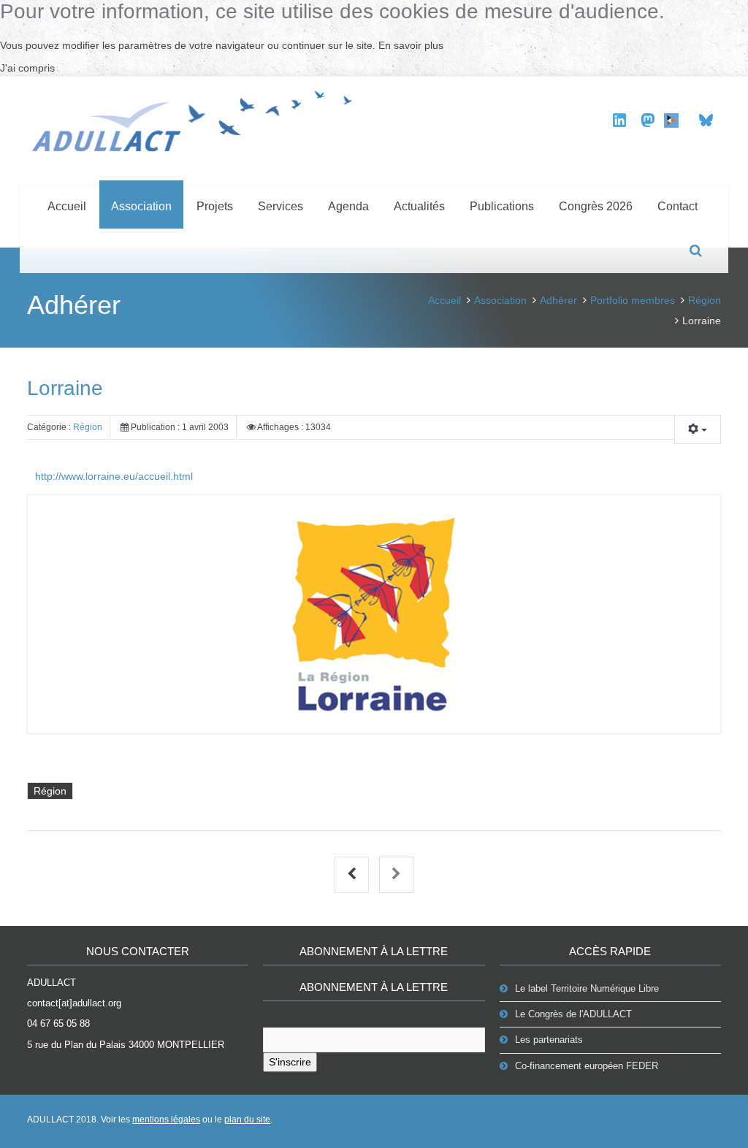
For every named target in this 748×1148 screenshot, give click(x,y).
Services (280, 206)
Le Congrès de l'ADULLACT (573, 1014)
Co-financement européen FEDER (586, 1065)
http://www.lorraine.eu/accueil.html (114, 476)
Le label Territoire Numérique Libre (587, 988)
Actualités (419, 206)
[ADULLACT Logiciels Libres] (197, 119)
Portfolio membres (632, 300)
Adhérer (558, 300)
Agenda (348, 206)
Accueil (66, 206)
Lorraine (65, 388)
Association (141, 206)
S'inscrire (290, 1062)
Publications (502, 206)
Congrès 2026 (596, 206)
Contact (677, 206)
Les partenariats (549, 1039)
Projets (214, 206)
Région (704, 300)
